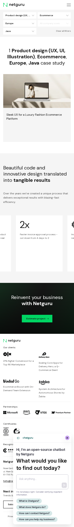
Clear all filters (63, 31)
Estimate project (36, 318)
